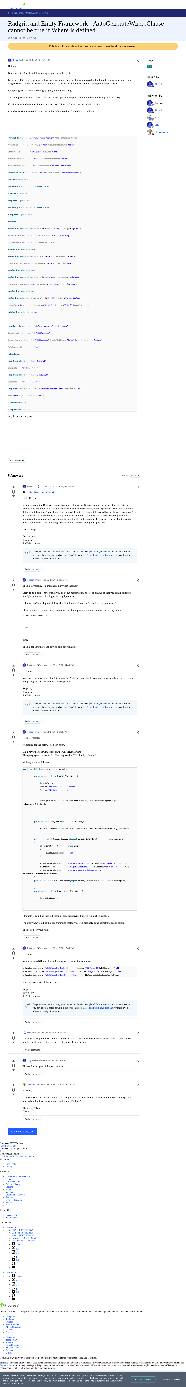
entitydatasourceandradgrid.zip (41, 492)
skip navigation (15, 8)
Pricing (9, 1166)
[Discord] (13, 1267)
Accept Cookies (143, 1379)
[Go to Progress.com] (9, 1306)
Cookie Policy (42, 1380)
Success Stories (13, 1215)
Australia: (24, 1240)
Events (9, 1202)
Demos (9, 1179)
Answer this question (22, 1131)
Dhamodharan (33, 1084)
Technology (11, 1319)
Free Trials (11, 1164)
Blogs (8, 1189)
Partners (9, 1197)
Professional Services (15, 1194)
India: (23, 1235)
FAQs (8, 1205)
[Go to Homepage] (24, 8)
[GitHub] (13, 1264)
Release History (13, 1184)
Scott (29, 1032)
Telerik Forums (17, 13)
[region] (93, 1379)
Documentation (13, 1181)
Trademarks (5, 1365)
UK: (22, 1232)
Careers (9, 1329)
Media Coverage (13, 1327)
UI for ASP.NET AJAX (37, 13)
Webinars (10, 1192)
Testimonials (11, 1217)
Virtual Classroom (14, 1200)
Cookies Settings (171, 1379)
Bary (29, 1060)
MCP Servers (6, 1156)
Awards (9, 1321)
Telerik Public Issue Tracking (99, 555)
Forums (9, 1187)
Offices (9, 1332)
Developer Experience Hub (18, 1176)
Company (10, 1316)
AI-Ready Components (23, 1156)
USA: (22, 1230)
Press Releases (12, 1324)
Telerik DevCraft (8, 1146)
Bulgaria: (24, 1238)
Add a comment (17, 460)
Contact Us (11, 1227)
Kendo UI (4, 1151)
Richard (16, 60)
